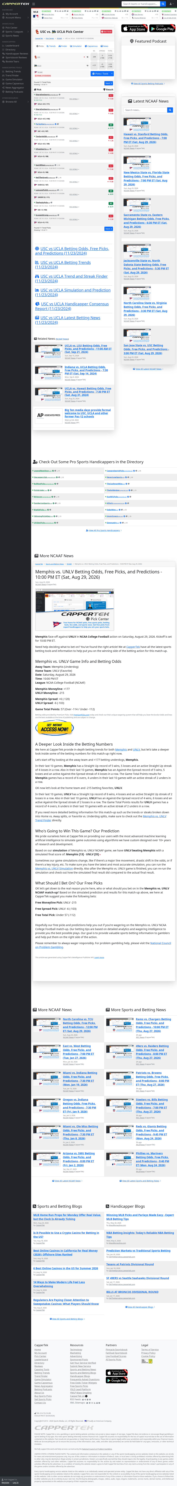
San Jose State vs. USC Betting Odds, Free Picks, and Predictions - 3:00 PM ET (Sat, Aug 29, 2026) (146, 349)
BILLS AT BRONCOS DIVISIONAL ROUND (132, 1292)
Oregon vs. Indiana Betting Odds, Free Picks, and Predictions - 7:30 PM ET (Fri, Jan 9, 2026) (79, 1105)
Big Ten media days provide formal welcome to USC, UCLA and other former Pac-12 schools (88, 413)
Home (37, 1349)
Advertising (76, 1356)
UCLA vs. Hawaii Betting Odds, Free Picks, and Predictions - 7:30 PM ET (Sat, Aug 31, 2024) (88, 392)
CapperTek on (77, 1396)
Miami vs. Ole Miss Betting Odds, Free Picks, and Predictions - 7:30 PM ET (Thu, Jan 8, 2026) (80, 1132)
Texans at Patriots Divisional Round (130, 1264)
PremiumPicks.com (81, 714)
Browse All (11, 101)
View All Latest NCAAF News (68, 1180)
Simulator (77, 46)
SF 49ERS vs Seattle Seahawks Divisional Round (137, 1278)
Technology (76, 1349)
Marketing (75, 1352)
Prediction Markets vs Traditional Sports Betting (138, 1250)
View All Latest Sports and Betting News (140, 1180)
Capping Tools (41, 1369)
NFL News (140, 1037)
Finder (64, 46)
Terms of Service (150, 1349)
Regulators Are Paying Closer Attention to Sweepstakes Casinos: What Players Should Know (66, 1302)
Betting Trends (13, 71)
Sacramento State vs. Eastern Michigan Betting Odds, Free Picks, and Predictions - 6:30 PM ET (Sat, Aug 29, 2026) (147, 221)
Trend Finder (12, 75)
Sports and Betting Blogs (83, 1372)
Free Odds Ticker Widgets (83, 1382)
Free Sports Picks (79, 1386)
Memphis (121, 749)
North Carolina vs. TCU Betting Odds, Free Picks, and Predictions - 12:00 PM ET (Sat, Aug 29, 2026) (80, 1025)
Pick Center (11, 27)
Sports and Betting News (55, 564)
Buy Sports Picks (43, 1396)
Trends (52, 46)
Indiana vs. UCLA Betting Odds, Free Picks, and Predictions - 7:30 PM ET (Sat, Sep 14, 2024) (86, 370)
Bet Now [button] (107, 31)
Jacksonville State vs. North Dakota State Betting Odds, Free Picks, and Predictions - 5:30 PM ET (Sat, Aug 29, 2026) (146, 266)
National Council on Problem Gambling (97, 1449)
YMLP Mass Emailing (81, 1392)
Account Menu (13, 17)
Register (5, 1482)
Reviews (38, 1366)
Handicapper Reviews (17, 53)
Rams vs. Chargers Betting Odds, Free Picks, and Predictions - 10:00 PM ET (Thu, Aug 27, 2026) (153, 1025)
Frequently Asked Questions (85, 1379)
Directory (10, 49)
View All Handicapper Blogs (140, 1307)
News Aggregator (15, 87)
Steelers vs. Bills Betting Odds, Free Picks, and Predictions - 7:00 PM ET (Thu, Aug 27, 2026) (152, 1105)
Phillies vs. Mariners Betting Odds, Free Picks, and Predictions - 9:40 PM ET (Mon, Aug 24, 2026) (152, 1159)
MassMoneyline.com (117, 1225)
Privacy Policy (148, 1352)
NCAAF (59, 38)
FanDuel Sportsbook (116, 1352)
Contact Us (40, 1402)
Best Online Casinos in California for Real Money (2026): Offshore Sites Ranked (65, 1252)
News (105, 46)
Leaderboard (12, 45)
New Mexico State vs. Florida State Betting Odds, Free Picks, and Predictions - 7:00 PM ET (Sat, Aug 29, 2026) (146, 178)
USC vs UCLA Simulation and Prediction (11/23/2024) (73, 292)
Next (108, 83)
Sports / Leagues (14, 31)
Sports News (12, 35)
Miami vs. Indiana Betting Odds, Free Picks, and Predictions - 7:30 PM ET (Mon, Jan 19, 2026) (80, 1078)
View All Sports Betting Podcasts (148, 83)
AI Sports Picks (113, 1359)
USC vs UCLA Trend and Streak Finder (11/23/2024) (71, 278)
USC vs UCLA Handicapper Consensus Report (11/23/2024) (72, 306)
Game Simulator (14, 79)
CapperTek (39, 38)
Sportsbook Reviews (16, 57)
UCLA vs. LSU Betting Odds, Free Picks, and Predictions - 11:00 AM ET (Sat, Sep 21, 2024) (88, 349)
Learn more (99, 957)
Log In (16, 1482)
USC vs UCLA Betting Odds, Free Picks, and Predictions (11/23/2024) (72, 251)
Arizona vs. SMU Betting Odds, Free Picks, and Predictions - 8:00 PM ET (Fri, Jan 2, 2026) (79, 1159)
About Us (39, 1392)
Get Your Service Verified (83, 1362)
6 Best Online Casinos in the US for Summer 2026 (65, 1268)
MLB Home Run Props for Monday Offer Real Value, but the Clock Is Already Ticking (67, 1217)
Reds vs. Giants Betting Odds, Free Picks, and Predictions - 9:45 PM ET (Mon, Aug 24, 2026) (151, 1132)
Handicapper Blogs (80, 1376)
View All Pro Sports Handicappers (104, 530)
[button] (171, 4)
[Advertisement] (104, 974)
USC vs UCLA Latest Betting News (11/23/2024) (67, 320)
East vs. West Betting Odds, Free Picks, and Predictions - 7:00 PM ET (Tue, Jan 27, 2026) (78, 1052)
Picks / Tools (101, 73)
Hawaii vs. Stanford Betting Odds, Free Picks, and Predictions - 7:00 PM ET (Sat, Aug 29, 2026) (146, 138)
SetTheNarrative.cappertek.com (122, 1256)
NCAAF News (62, 339)
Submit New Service (80, 1366)
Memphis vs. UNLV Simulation (54, 868)
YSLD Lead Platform (80, 1389)
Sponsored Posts (79, 1359)
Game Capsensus (15, 83)
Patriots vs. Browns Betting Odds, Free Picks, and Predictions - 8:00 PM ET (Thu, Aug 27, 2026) (152, 1078)
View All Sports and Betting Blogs (67, 1319)
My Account (12, 13)
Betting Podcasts (14, 91)
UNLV (136, 749)
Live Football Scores (116, 1356)
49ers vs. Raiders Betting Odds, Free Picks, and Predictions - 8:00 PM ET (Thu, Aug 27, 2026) (152, 1052)
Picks (41, 46)
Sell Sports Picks (42, 1399)
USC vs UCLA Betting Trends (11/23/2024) (63, 265)
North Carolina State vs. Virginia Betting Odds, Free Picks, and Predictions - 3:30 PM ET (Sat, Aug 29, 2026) (145, 309)
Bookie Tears (12, 61)
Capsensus (93, 46)
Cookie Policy (148, 1356)
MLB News (140, 1144)
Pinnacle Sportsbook (116, 1349)
